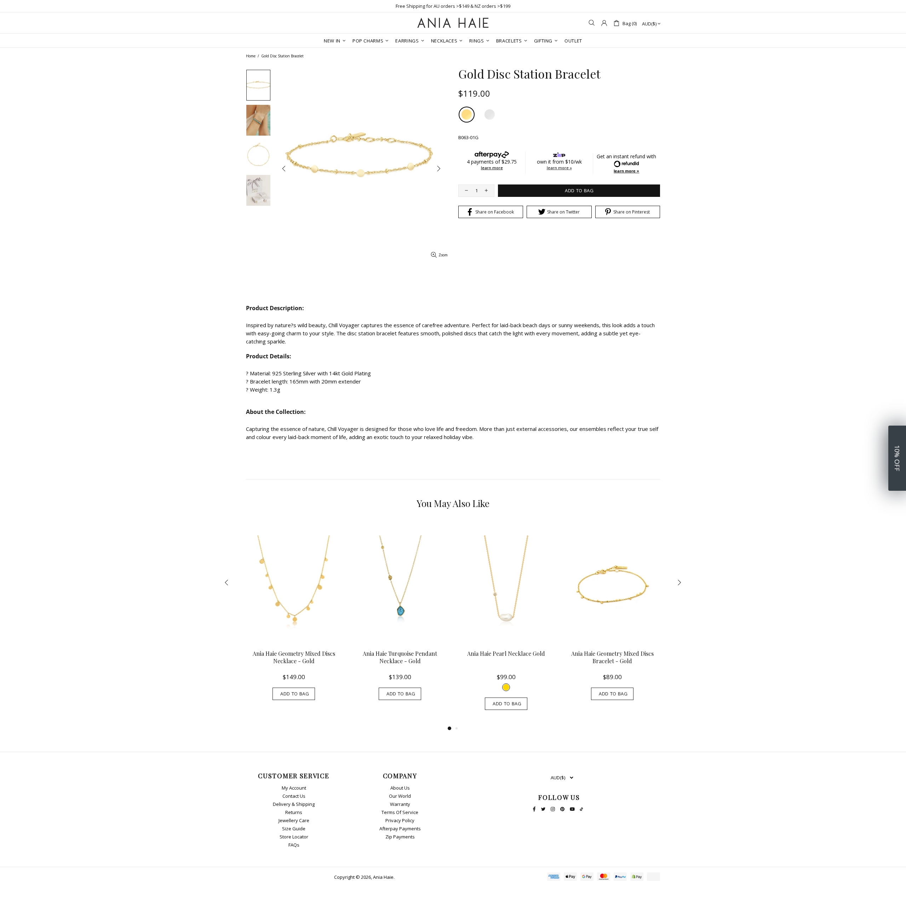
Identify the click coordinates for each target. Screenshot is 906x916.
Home (251, 55)
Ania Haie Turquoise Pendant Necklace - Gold (400, 657)
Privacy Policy (399, 821)
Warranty (400, 804)
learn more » (559, 167)
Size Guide (293, 829)
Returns (293, 812)
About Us (400, 788)
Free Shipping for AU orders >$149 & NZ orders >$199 (453, 6)
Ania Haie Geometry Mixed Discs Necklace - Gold (294, 657)
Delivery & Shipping (294, 804)
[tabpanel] (294, 618)
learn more (492, 167)
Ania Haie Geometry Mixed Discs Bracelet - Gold (612, 657)
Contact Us (293, 796)
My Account (294, 788)
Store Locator (294, 837)
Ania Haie (383, 877)
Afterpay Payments (400, 829)
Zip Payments (400, 837)
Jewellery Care (294, 821)
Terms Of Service (400, 812)
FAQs (293, 845)
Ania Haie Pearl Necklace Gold (506, 653)
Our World (400, 796)
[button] (897, 458)
